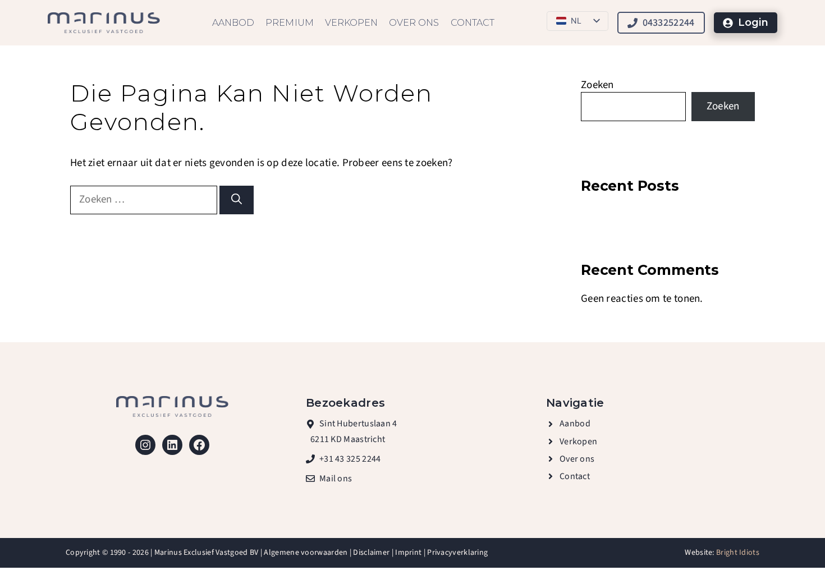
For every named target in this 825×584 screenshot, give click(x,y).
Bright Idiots (737, 552)
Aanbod (233, 22)
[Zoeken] (236, 200)
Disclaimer (371, 552)
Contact (472, 22)
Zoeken (597, 85)
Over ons (414, 22)
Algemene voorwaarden (305, 552)
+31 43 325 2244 (350, 459)
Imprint (408, 552)
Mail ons (335, 478)
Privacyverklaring (457, 552)
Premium (289, 22)
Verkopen (351, 22)
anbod (577, 423)
